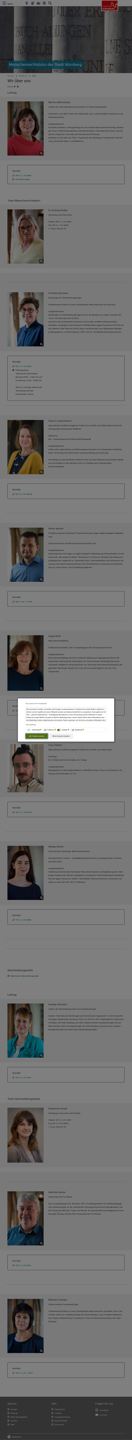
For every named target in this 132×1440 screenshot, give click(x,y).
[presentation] (40, 730)
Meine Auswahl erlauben (61, 736)
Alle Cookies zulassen (36, 736)
